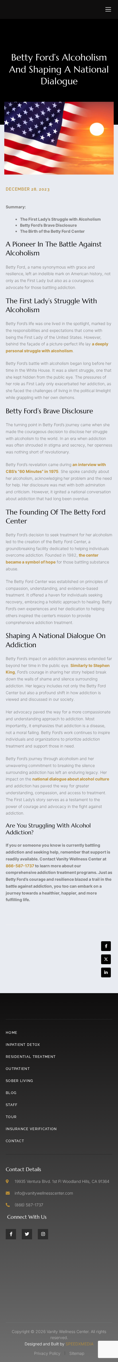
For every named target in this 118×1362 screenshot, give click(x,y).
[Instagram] (43, 1234)
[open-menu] (108, 9)
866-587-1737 (20, 865)
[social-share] (106, 946)
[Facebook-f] (11, 1234)
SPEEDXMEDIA (79, 1343)
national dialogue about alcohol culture (70, 778)
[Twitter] (27, 1234)
